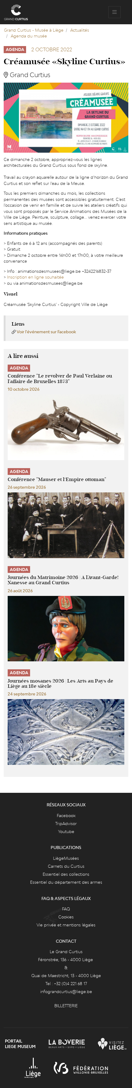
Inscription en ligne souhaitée (35, 277)
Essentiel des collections (66, 874)
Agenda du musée (29, 35)
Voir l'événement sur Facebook (46, 331)
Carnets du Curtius (66, 866)
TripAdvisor (66, 823)
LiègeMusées (66, 858)
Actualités (79, 30)
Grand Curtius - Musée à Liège (34, 30)
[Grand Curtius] (16, 12)
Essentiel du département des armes (66, 882)
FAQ (66, 908)
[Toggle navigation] (114, 12)
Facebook (66, 815)
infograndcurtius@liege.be (66, 991)
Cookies (66, 916)
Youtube (66, 831)
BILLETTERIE (66, 1005)
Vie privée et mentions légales (66, 924)
